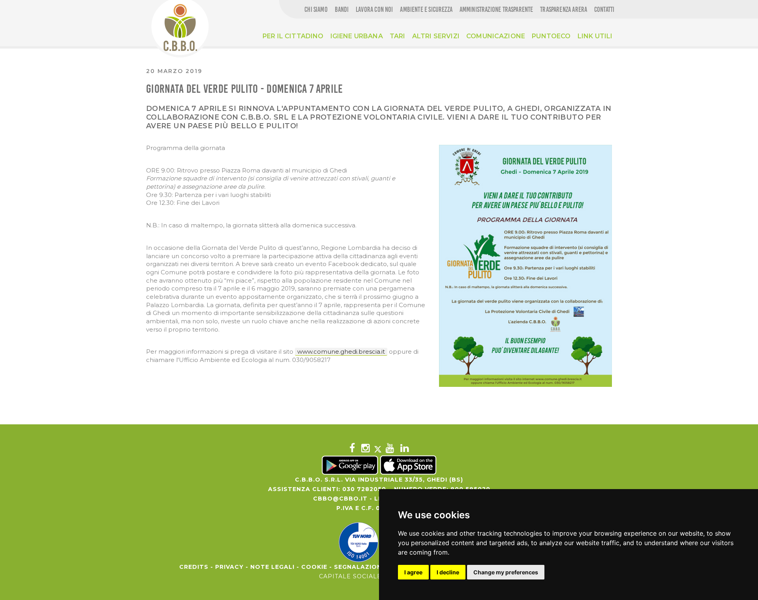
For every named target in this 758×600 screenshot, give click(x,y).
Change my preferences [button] (505, 572)
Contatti (604, 9)
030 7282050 (364, 489)
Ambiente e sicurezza (426, 9)
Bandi (342, 9)
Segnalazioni (359, 566)
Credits (193, 566)
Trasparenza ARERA (563, 9)
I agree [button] (413, 572)
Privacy (229, 566)
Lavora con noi (374, 9)
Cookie (314, 566)
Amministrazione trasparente (496, 9)
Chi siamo (316, 9)
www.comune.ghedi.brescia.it (341, 351)
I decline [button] (448, 572)
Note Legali (272, 566)
